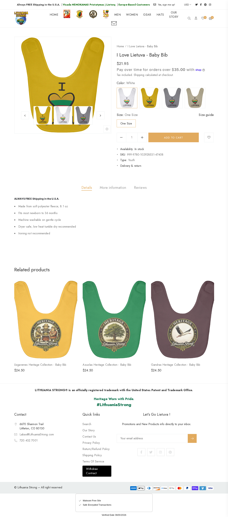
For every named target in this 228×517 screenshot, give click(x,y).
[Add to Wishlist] (209, 137)
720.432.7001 (29, 440)
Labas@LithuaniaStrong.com (37, 434)
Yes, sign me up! (166, 4)
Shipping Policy (92, 455)
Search (86, 424)
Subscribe (192, 438)
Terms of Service (93, 461)
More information (113, 187)
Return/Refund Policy (96, 449)
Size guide (206, 115)
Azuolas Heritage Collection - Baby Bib (107, 365)
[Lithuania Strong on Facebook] (200, 5)
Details (86, 187)
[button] (189, 19)
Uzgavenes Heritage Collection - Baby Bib (40, 365)
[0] (202, 18)
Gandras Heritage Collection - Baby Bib (175, 365)
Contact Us (89, 437)
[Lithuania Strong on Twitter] (195, 5)
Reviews (140, 187)
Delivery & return (130, 166)
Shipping (139, 75)
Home (120, 46)
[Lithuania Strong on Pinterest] (204, 5)
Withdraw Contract (92, 471)
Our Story (88, 430)
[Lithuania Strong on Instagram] (209, 5)
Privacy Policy (91, 443)
